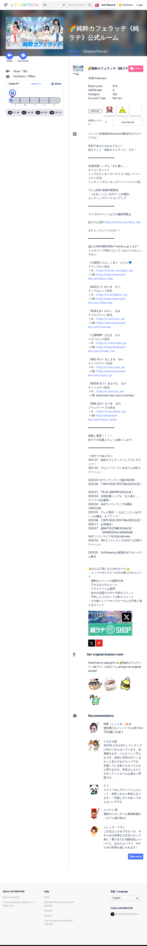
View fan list (127, 122)
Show (9, 61)
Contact (48, 910)
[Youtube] (99, 643)
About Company (11, 897)
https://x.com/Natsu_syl (111, 294)
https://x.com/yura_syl (110, 367)
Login (139, 4)
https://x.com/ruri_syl (109, 391)
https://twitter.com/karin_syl (114, 270)
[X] (91, 643)
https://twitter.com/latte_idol (122, 222)
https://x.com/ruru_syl (110, 318)
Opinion (48, 915)
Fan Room (23, 61)
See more (136, 856)
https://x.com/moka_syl (111, 343)
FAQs (47, 897)
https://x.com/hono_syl (111, 411)
